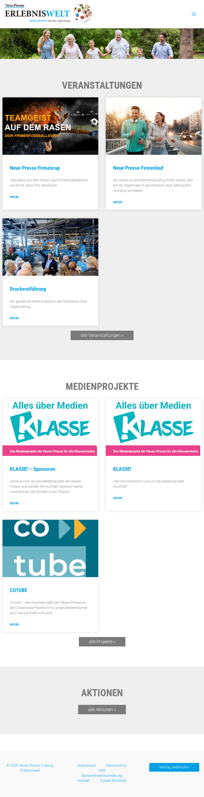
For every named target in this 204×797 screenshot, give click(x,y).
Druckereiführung (28, 289)
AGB (102, 770)
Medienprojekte (102, 386)
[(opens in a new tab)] (50, 126)
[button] (174, 767)
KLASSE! (122, 469)
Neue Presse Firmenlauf (138, 168)
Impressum (86, 765)
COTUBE (18, 590)
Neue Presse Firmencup (35, 168)
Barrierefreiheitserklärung (102, 775)
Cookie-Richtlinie (113, 780)
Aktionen (102, 693)
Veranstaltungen (102, 85)
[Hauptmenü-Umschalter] (194, 14)
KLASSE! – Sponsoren (32, 469)
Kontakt (84, 780)
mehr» (15, 197)
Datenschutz (116, 765)
